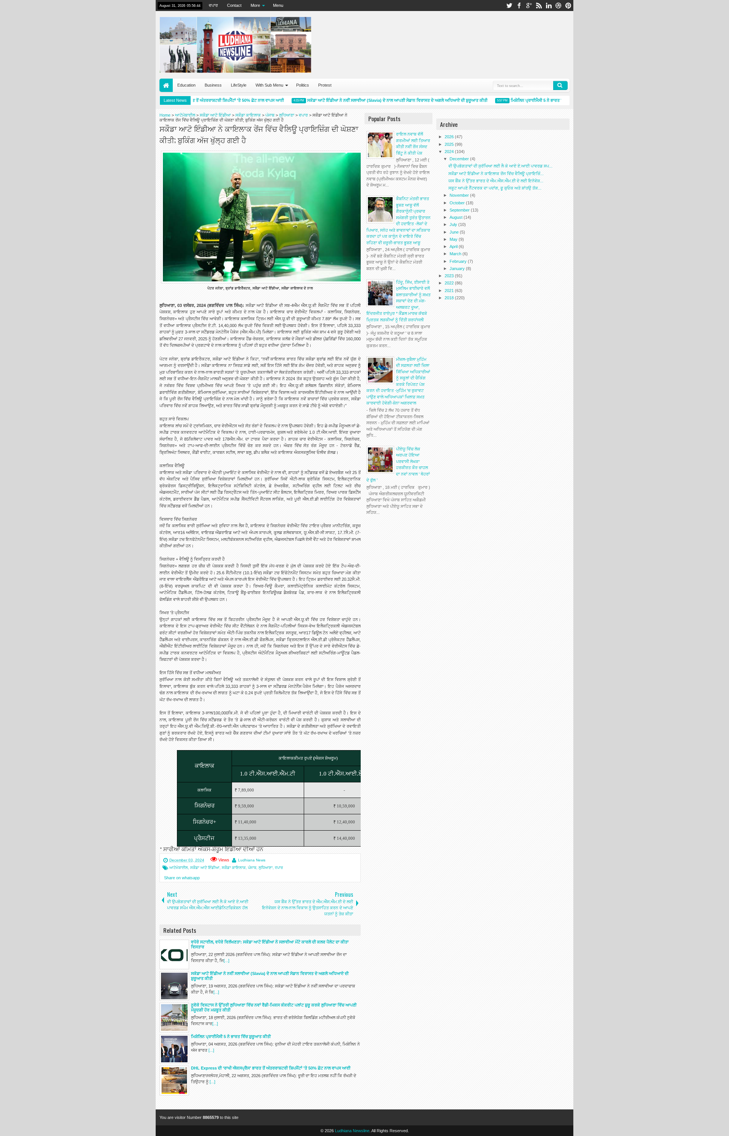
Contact (234, 5)
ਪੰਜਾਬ (252, 868)
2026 (450, 136)
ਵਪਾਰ (213, 5)
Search (560, 85)
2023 (450, 275)
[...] (226, 960)
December (460, 158)
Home (166, 85)
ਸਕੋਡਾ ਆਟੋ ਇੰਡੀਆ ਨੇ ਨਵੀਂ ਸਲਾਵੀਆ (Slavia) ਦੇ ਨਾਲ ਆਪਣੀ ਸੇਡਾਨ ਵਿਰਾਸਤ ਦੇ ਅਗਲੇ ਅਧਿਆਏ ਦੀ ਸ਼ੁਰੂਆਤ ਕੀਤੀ (386, 100)
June (455, 232)
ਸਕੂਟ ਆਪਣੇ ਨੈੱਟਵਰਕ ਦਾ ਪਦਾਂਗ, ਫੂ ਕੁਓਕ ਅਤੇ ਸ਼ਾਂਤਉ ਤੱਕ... (494, 188)
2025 (450, 144)
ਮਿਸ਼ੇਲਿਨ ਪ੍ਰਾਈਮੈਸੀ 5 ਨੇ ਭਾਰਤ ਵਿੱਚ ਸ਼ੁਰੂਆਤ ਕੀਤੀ (539, 100)
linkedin (549, 5)
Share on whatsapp (182, 877)
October (458, 203)
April (454, 246)
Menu (278, 5)
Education (186, 85)
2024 (450, 151)
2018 (450, 297)
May (454, 239)
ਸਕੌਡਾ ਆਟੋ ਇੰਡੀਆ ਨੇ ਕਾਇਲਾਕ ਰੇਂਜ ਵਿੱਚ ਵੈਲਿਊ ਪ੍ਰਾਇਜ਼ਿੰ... (496, 173)
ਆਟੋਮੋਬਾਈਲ (178, 868)
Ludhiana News (251, 860)
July (454, 224)
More (255, 5)
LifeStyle (238, 85)
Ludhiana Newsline (352, 1130)
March (456, 253)
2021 (450, 290)
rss (539, 5)
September (460, 210)
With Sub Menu (269, 85)
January (458, 268)
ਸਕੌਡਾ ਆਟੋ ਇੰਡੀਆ (204, 868)
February (459, 261)
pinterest (568, 5)
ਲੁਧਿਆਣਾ (266, 868)
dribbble (558, 5)
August (457, 217)
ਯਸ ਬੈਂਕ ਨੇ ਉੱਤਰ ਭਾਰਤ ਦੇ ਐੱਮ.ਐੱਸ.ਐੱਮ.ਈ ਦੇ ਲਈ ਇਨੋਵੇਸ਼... (495, 181)
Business (213, 85)
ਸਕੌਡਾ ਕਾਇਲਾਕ (234, 868)
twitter (509, 5)
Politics (302, 85)
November (460, 195)
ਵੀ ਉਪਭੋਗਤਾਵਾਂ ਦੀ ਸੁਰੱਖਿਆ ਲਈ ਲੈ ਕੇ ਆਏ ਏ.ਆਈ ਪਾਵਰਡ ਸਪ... (500, 166)
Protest (324, 85)
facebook (519, 5)
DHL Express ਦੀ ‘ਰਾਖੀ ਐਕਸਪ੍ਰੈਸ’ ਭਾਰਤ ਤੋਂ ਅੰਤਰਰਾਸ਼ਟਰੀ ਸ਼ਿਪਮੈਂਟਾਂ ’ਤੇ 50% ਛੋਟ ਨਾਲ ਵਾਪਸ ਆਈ (193, 100)
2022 (450, 283)
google (529, 5)
